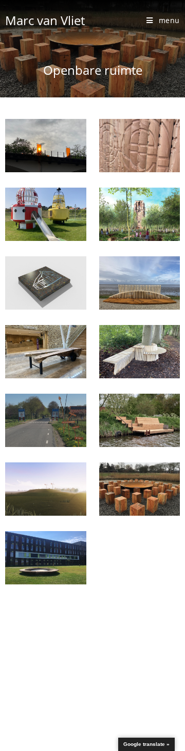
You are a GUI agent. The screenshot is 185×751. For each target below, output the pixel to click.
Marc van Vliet (45, 20)
